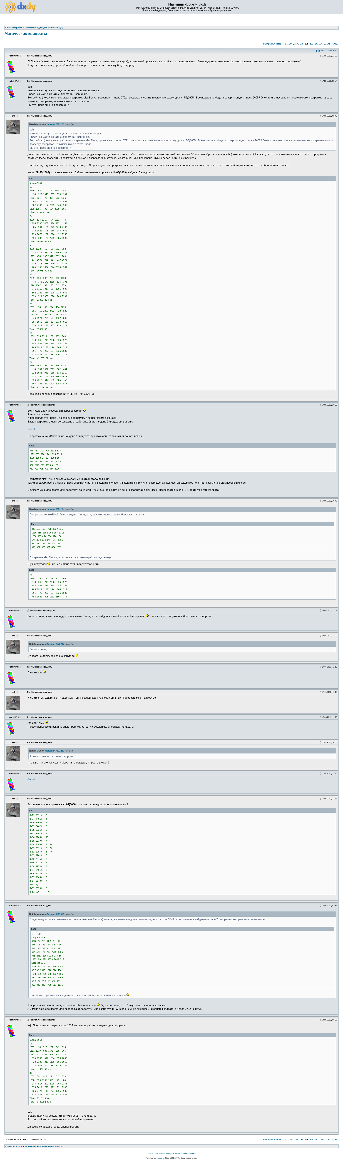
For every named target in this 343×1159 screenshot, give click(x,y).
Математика (30, 1146)
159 (296, 44)
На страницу (269, 44)
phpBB (159, 1158)
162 (311, 44)
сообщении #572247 (53, 644)
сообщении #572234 (53, 509)
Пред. (279, 44)
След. (335, 44)
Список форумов (14, 1146)
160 (301, 44)
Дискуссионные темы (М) (50, 1146)
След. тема (332, 51)
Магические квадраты (25, 33)
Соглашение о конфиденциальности (163, 1154)
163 (316, 44)
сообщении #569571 (53, 914)
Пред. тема (320, 51)
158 (290, 44)
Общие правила (189, 1154)
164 (322, 44)
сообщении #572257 (53, 751)
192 (328, 44)
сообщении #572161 (53, 124)
